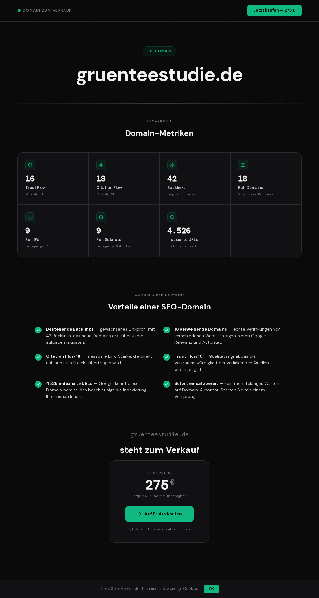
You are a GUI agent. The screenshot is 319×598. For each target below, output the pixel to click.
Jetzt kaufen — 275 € (274, 10)
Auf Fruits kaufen (163, 514)
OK (211, 589)
